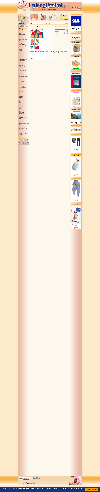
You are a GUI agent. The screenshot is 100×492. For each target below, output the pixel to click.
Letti (19, 92)
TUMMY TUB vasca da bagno (23, 128)
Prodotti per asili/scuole (22, 113)
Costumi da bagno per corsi (23, 61)
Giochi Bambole (21, 80)
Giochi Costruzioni (21, 81)
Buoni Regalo (20, 43)
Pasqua (20, 107)
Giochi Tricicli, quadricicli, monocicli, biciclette (22, 87)
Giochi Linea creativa (22, 82)
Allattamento (20, 35)
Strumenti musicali (21, 122)
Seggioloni (20, 119)
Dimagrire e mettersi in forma (23, 70)
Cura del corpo (21, 65)
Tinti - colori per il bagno (22, 127)
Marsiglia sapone (21, 97)
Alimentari (20, 33)
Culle (19, 64)
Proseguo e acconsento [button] (91, 489)
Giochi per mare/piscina (22, 86)
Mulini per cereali (21, 101)
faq (74, 1)
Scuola (20, 118)
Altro (19, 38)
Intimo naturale (21, 91)
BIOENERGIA (21, 29)
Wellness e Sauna (21, 134)
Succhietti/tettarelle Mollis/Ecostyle (24, 123)
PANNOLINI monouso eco (22, 106)
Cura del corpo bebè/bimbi (22, 66)
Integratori (20, 90)
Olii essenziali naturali (22, 103)
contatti (71, 1)
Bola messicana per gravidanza (23, 40)
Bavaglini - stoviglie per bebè (23, 39)
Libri (19, 95)
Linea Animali (20, 49)
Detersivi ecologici (21, 69)
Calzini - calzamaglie (22, 44)
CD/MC (20, 51)
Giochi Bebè (20, 77)
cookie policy (78, 1)
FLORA (20, 75)
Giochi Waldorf (21, 85)
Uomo (19, 129)
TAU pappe (20, 124)
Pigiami (20, 111)
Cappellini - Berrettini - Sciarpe (23, 45)
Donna (20, 71)
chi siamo (68, 1)
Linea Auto (20, 50)
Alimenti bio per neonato (22, 34)
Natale (20, 102)
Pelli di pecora (21, 108)
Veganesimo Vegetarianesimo (23, 133)
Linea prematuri (21, 96)
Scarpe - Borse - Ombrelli (22, 117)
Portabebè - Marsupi (21, 112)
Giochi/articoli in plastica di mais (23, 76)
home (64, 1)
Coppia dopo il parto (21, 54)
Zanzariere (20, 135)
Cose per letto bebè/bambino (23, 59)
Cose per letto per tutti (22, 60)
